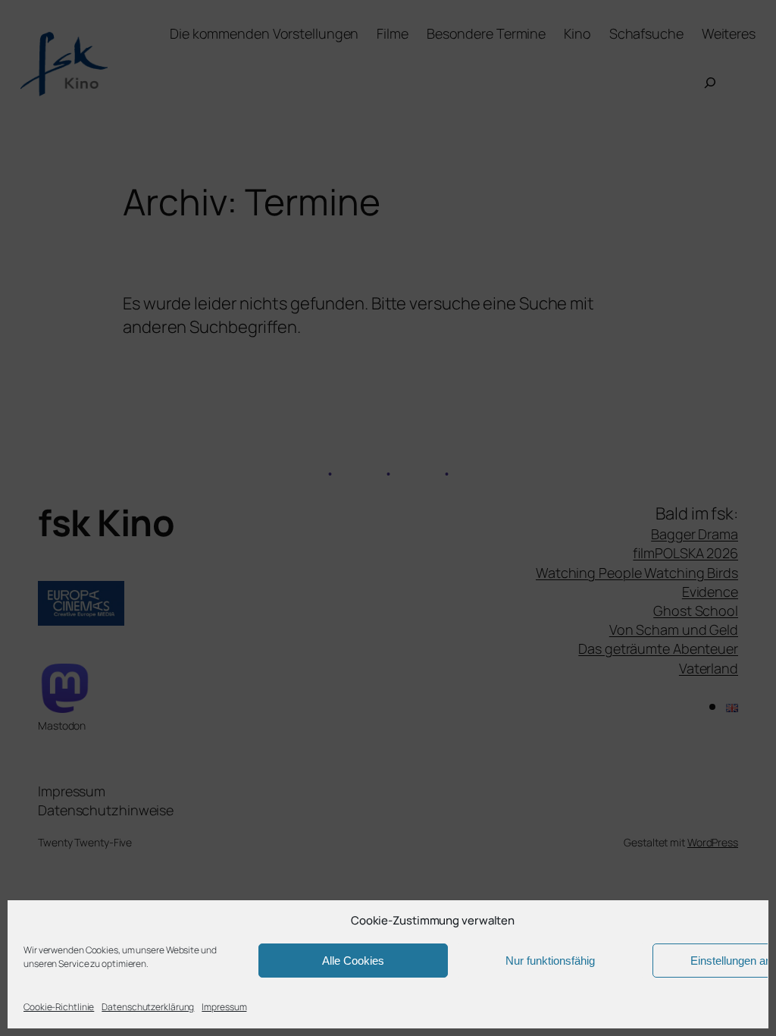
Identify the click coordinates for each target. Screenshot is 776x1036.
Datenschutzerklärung (148, 1006)
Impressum (224, 1006)
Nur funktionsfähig (550, 960)
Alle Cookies (353, 960)
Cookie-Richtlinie (58, 1006)
